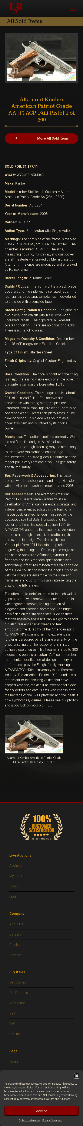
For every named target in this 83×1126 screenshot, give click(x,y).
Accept (41, 1111)
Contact (15, 955)
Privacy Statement (52, 1120)
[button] (76, 1075)
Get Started (18, 982)
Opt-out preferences (29, 1120)
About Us (16, 924)
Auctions (15, 866)
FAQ (12, 1024)
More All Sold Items (53, 138)
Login (13, 897)
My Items (16, 876)
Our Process (18, 993)
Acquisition (17, 1003)
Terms (14, 1061)
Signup (14, 886)
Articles (14, 945)
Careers (15, 934)
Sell (12, 1013)
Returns (15, 1034)
